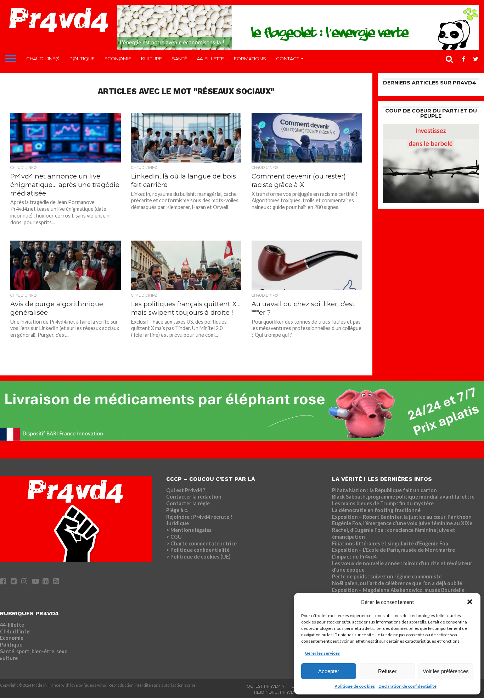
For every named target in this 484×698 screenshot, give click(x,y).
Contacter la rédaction (193, 497)
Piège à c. (177, 510)
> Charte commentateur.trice (201, 543)
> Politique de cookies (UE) (198, 557)
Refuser (387, 671)
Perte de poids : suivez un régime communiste (386, 576)
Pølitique (82, 58)
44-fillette (210, 58)
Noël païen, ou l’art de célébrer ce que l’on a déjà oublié (397, 583)
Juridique (177, 523)
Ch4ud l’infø (43, 58)
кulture (151, 58)
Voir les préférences (446, 671)
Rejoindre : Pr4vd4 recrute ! (199, 517)
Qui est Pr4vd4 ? (185, 490)
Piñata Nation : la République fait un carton (384, 490)
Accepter (328, 671)
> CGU (174, 537)
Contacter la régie (188, 503)
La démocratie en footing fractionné (376, 510)
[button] (469, 601)
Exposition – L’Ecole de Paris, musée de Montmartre (393, 550)
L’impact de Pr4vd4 (354, 557)
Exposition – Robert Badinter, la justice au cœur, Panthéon (402, 517)
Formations (250, 58)
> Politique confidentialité (198, 550)
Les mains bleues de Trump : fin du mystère (383, 503)
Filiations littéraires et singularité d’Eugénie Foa (390, 543)
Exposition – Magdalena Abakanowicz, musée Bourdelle (398, 590)
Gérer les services (322, 653)
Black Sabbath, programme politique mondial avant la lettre (403, 497)
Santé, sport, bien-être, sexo (34, 651)
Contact (287, 58)
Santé (179, 58)
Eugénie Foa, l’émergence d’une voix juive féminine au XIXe (402, 523)
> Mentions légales (189, 530)
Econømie (118, 58)
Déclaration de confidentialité (407, 686)
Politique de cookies (354, 686)
